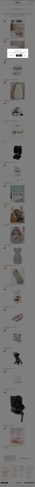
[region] (17, 53)
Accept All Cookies (19, 55)
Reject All (25, 55)
